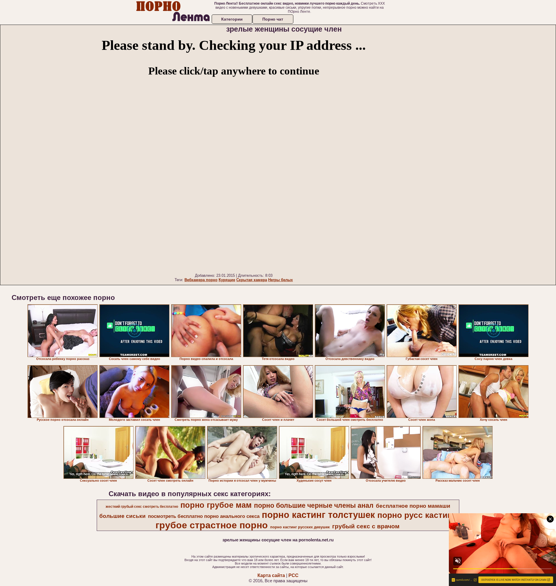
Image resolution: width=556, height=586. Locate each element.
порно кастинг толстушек (318, 515)
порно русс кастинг (416, 515)
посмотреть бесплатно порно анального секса (203, 516)
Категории (232, 19)
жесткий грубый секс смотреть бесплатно (142, 507)
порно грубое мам (216, 505)
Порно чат (272, 19)
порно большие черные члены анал (314, 505)
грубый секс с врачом (366, 526)
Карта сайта (271, 575)
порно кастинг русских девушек (300, 527)
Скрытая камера (251, 280)
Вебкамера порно (200, 280)
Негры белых (280, 280)
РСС (293, 575)
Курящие (227, 280)
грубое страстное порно (212, 525)
